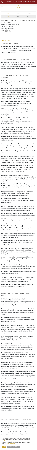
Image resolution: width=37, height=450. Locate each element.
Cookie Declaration (10, 443)
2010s (18, 13)
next (35, 13)
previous (2, 13)
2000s (8, 13)
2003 (18, 17)
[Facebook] (6, 31)
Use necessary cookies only (14, 446)
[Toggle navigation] (2, 6)
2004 (28, 17)
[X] (10, 31)
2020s (29, 13)
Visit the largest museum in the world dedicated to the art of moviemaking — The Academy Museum (21, 2)
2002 (8, 17)
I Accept (4, 446)
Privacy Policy (7, 440)
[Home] (18, 6)
